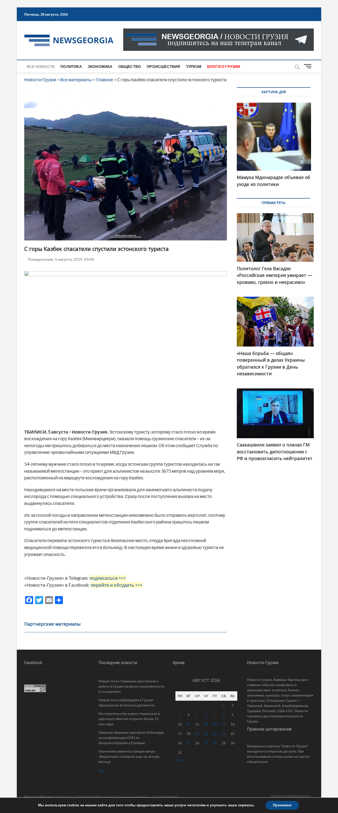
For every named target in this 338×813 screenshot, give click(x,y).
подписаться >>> (108, 578)
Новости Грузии (38, 796)
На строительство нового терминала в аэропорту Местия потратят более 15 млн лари (129, 718)
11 (189, 724)
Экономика (100, 66)
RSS (101, 771)
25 (189, 743)
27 (206, 743)
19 (197, 733)
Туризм (193, 66)
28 (215, 743)
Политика (71, 66)
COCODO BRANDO (165, 797)
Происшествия (163, 66)
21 (215, 733)
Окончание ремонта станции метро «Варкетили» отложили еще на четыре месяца (129, 756)
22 (224, 733)
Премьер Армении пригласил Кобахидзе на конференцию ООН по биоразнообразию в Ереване (131, 737)
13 (206, 724)
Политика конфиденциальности (290, 795)
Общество (129, 66)
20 (206, 733)
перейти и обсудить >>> (117, 585)
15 (224, 724)
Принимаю (282, 805)
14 (215, 724)
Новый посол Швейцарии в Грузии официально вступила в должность (126, 702)
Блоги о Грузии (223, 66)
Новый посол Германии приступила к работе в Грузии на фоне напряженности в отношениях (131, 686)
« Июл (177, 760)
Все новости (41, 66)
